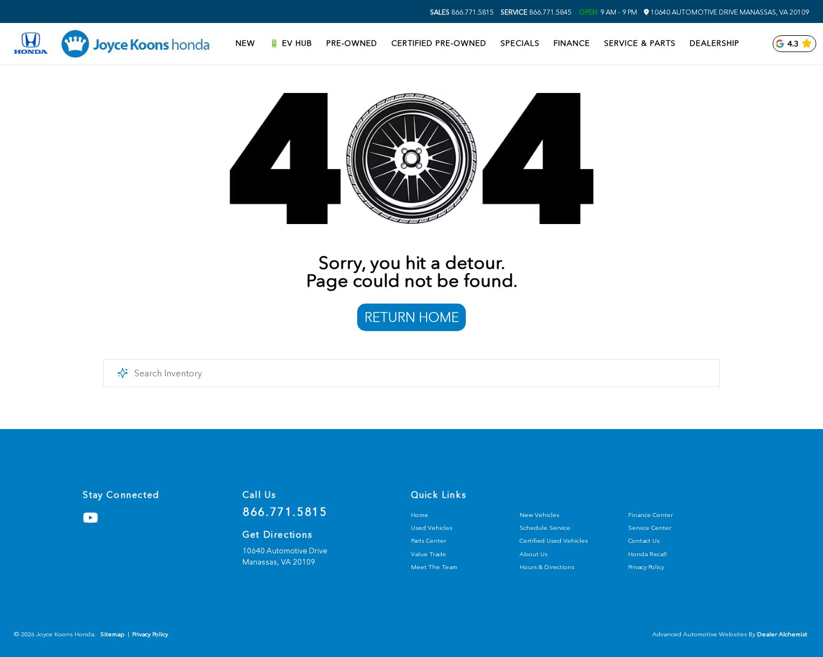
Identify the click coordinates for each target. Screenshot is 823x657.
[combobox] (412, 373)
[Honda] (31, 43)
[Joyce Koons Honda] (135, 44)
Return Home (411, 317)
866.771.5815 (462, 12)
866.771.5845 (536, 12)
